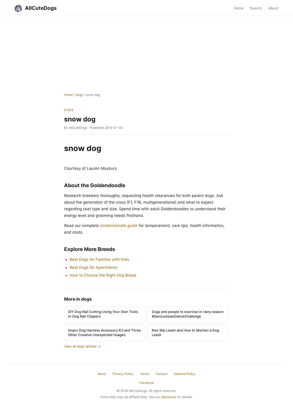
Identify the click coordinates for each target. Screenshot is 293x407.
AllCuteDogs (40, 8)
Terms (144, 374)
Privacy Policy (123, 374)
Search (256, 8)
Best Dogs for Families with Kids (99, 259)
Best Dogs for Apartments (93, 267)
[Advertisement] (146, 51)
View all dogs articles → (82, 346)
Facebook (146, 383)
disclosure (168, 397)
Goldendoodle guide (119, 225)
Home (239, 8)
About (273, 8)
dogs (79, 95)
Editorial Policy (184, 374)
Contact (162, 374)
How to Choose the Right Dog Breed (103, 275)
